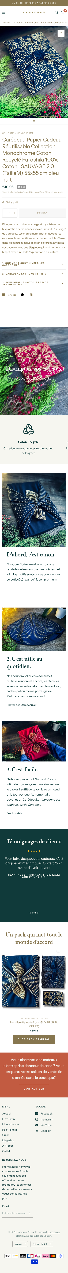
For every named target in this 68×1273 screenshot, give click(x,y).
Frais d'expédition (25, 192)
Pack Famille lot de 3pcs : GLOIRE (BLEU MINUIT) (34, 1024)
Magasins (8, 1140)
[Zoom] (61, 33)
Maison (6, 22)
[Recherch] (56, 12)
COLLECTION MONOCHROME (34, 1018)
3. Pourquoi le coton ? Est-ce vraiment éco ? (25, 283)
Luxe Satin (8, 1119)
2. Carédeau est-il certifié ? (24, 273)
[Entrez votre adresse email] (29, 1213)
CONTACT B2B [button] (34, 1088)
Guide (5, 1135)
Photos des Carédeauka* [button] (21, 705)
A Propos (7, 1145)
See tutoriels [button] (14, 813)
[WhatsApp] (23, 294)
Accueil (6, 1113)
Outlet (6, 1151)
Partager (11, 294)
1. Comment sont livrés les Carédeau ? (23, 264)
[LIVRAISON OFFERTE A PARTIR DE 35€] (34, 3)
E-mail (5, 1206)
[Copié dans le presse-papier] (32, 294)
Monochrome (10, 1124)
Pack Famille (9, 1129)
